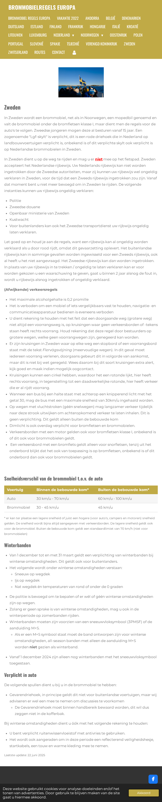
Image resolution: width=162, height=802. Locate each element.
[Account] (74, 52)
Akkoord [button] (143, 793)
